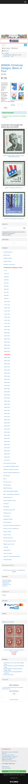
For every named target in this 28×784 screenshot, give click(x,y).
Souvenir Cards (7, 534)
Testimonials (5, 679)
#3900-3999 (6, 391)
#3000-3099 (6, 363)
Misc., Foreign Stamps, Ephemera (11, 494)
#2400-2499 (6, 345)
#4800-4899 (6, 419)
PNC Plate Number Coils (9, 510)
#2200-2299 (6, 339)
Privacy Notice (5, 583)
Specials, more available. (8, 622)
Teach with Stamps (6, 580)
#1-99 (5, 270)
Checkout (15, 48)
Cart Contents (6, 48)
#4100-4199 (6, 398)
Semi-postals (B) (7, 522)
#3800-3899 (6, 388)
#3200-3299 (6, 370)
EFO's (4, 478)
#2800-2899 (6, 357)
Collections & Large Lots (9, 264)
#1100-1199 (6, 304)
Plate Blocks (6, 506)
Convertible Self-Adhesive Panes (11, 466)
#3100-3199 (6, 367)
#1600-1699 (6, 320)
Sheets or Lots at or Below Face (11, 528)
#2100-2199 (6, 335)
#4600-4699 (6, 413)
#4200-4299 (6, 401)
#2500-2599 (6, 348)
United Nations (6, 550)
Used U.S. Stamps (7, 553)
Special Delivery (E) (8, 538)
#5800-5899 (6, 450)
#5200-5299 (6, 432)
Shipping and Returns (7, 759)
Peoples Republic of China (9, 500)
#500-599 (6, 286)
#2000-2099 (6, 332)
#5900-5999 (6, 454)
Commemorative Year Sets (9, 463)
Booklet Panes (6, 255)
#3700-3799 (6, 385)
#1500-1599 (6, 317)
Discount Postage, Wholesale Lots (11, 472)
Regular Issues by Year (8, 544)
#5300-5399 (6, 435)
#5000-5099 (6, 426)
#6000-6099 (6, 457)
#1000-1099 (6, 301)
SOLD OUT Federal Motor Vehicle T (11, 556)
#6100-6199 (6, 460)
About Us (4, 753)
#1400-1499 (6, 314)
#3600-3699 (6, 382)
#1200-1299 (6, 308)
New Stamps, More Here (8, 565)
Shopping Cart (5, 591)
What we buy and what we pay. (9, 761)
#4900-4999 (6, 423)
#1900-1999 (6, 329)
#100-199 (6, 273)
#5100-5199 (6, 429)
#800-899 (6, 295)
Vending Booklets (7, 559)
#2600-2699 (6, 351)
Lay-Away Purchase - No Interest (9, 756)
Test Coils (5, 547)
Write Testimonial (14, 699)
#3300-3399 (6, 373)
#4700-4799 (6, 416)
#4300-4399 (6, 404)
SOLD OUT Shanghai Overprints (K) (12, 525)
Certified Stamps (7, 261)
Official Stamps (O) (7, 497)
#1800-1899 (6, 326)
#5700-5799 (6, 447)
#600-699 (6, 289)
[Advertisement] (14, 19)
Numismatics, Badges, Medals (10, 491)
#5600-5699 (6, 444)
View (14, 693)
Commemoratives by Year (9, 541)
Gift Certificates (7, 485)
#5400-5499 (6, 438)
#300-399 (6, 280)
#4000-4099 (6, 395)
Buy (6, 107)
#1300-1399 (6, 311)
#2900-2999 (6, 360)
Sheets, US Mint (7, 531)
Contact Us (5, 586)
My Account (6, 50)
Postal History (6, 516)
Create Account (5, 766)
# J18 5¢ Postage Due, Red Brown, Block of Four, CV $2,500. (14, 650)
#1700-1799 (6, 323)
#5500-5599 (6, 441)
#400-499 (6, 283)
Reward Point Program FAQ (8, 758)
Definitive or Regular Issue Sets (10, 469)
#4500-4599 (6, 410)
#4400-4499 (6, 407)
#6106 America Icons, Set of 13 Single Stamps (14, 570)
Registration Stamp (7, 519)
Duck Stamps (6, 475)
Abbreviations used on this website (10, 752)
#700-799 (6, 292)
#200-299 (6, 276)
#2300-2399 (6, 342)
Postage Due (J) (7, 513)
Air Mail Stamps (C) (8, 252)
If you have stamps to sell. (8, 755)
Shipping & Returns (6, 581)
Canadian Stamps (7, 258)
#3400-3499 (6, 376)
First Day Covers (7, 482)
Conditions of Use (6, 584)
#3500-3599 (6, 379)
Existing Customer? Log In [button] (14, 771)
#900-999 (6, 298)
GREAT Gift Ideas (7, 488)
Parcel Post (6, 503)
